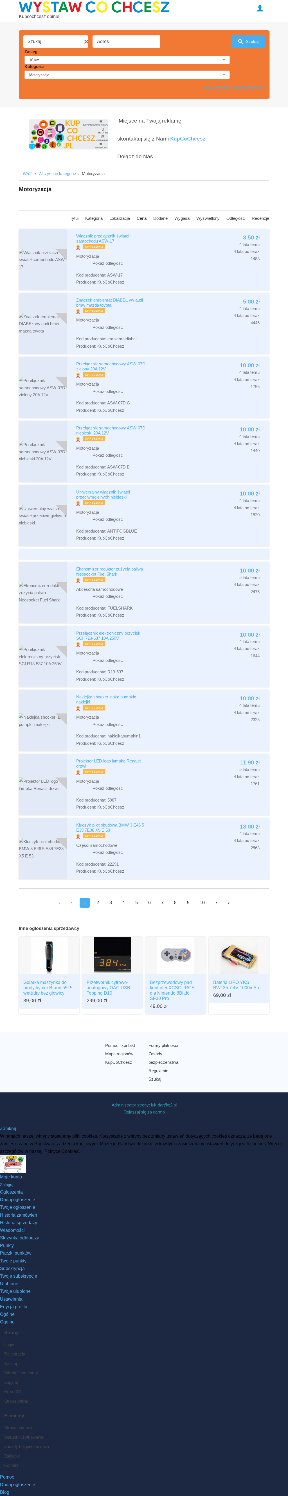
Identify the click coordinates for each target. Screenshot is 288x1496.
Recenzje (260, 218)
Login (9, 1344)
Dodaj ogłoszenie (17, 1199)
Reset (86, 41)
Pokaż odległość (108, 263)
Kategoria (34, 66)
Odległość (236, 218)
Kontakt (11, 1465)
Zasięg (30, 51)
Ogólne (7, 1314)
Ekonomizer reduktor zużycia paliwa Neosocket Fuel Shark (109, 571)
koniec (229, 903)
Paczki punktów (16, 1253)
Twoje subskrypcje (18, 1276)
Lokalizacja (120, 218)
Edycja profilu (13, 1306)
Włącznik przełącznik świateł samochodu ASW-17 (102, 238)
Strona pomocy (18, 1427)
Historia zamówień (18, 1215)
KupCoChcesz (188, 139)
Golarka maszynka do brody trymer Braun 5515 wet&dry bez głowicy (48, 987)
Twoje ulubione (15, 1291)
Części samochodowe (96, 845)
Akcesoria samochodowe (99, 589)
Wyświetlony (208, 218)
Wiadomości (12, 1230)
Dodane (161, 218)
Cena (142, 218)
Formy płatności (163, 1045)
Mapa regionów (119, 1053)
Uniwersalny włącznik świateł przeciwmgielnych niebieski (103, 494)
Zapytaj (11, 1382)
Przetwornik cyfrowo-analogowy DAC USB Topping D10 (108, 987)
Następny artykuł (216, 903)
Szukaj (252, 41)
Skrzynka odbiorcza (19, 1237)
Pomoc (7, 1477)
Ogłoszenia (11, 1192)
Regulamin (158, 1070)
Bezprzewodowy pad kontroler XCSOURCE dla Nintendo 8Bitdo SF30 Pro (172, 990)
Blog (4, 1492)
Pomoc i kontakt (120, 1045)
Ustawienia (11, 1299)
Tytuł (75, 218)
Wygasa (182, 218)
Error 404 (12, 1391)
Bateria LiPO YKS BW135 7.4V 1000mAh (236, 985)
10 (202, 902)
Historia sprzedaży (18, 1222)
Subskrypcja (12, 1268)
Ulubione (9, 1283)
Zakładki (12, 1456)
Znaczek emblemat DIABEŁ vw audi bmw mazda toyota (109, 302)
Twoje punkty (13, 1261)
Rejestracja (14, 1354)
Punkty (7, 1245)
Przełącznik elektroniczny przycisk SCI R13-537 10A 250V (108, 636)
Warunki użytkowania (23, 1437)
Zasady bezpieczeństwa (163, 1058)
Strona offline (16, 1401)
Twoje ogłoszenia (17, 1207)
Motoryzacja (87, 256)
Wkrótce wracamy (21, 1372)
